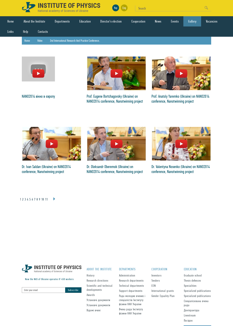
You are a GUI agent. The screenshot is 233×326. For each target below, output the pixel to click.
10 (42, 199)
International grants (162, 291)
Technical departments (131, 285)
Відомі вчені (94, 310)
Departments (62, 21)
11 (46, 199)
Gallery (192, 21)
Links (10, 32)
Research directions (97, 280)
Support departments (130, 291)
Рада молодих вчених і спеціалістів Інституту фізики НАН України (132, 300)
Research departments (131, 280)
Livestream (190, 315)
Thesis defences (192, 280)
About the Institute (34, 21)
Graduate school (193, 275)
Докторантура (191, 310)
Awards (91, 295)
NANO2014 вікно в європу (38, 96)
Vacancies (211, 21)
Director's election (111, 21)
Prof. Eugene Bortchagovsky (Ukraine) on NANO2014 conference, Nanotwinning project (115, 98)
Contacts (43, 32)
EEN (153, 285)
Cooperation (138, 21)
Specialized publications (197, 291)
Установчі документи (98, 300)
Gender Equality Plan (163, 296)
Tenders (155, 280)
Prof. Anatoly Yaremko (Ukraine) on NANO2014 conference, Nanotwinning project (180, 98)
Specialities (190, 285)
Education (85, 21)
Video (39, 40)
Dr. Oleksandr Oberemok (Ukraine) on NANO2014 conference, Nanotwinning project (115, 169)
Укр (115, 8)
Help (25, 32)
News (158, 21)
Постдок (188, 320)
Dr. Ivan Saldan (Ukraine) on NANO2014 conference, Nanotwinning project (46, 169)
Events (175, 21)
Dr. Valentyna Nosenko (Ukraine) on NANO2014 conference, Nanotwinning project (180, 169)
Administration (127, 275)
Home (10, 21)
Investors (156, 275)
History (90, 275)
